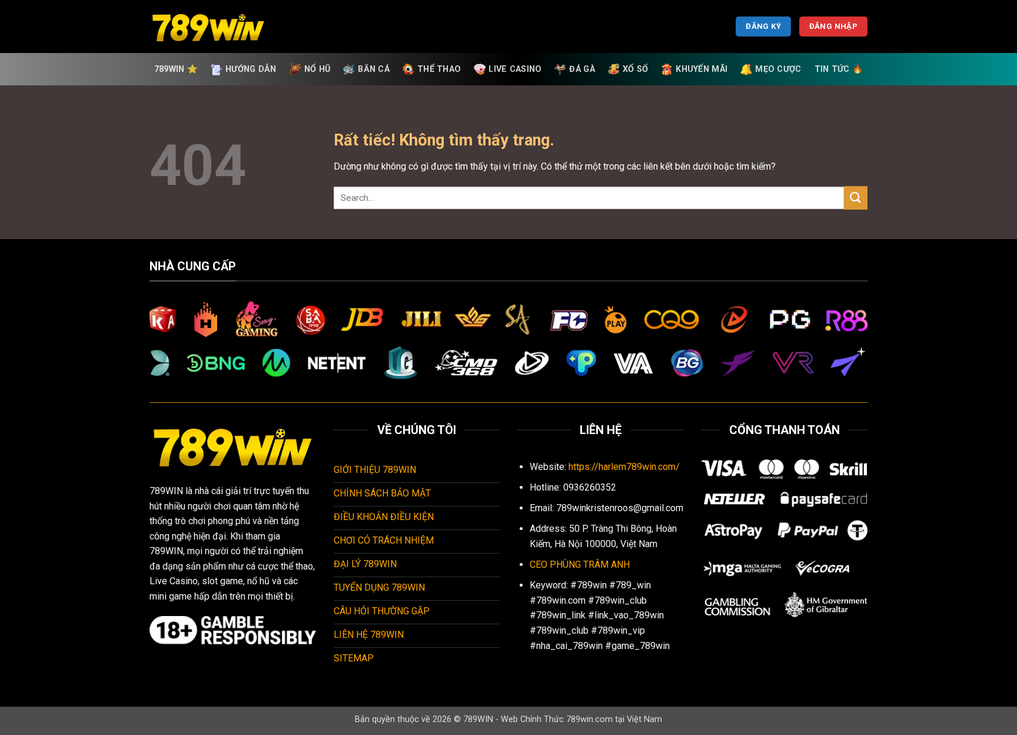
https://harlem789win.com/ (624, 466)
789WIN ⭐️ (176, 69)
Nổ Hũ (317, 69)
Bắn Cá (374, 69)
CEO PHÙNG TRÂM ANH (580, 564)
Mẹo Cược (778, 69)
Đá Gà (581, 69)
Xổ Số (635, 69)
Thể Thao (439, 69)
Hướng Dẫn (251, 69)
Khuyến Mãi (701, 69)
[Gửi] (856, 197)
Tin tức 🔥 (839, 69)
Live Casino (514, 69)
